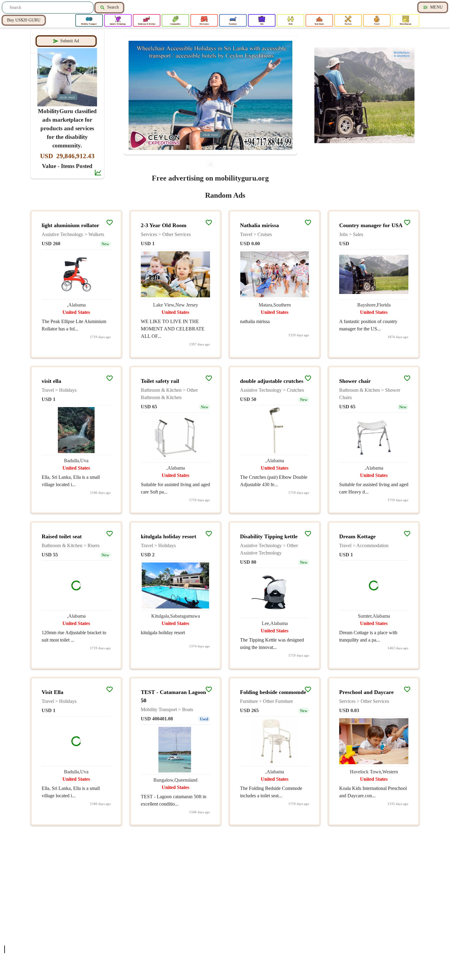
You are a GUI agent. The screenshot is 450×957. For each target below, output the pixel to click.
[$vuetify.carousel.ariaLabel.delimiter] (210, 164)
